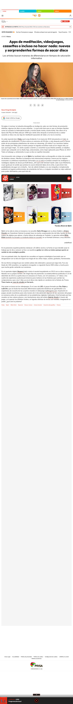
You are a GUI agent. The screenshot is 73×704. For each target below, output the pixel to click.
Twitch (43, 634)
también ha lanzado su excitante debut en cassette (34, 236)
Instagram (25, 634)
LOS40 (4, 11)
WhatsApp (38, 105)
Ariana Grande (38, 305)
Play (36, 700)
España (4, 22)
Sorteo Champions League (24, 32)
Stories (47, 634)
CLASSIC (22, 11)
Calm (64, 139)
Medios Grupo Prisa (36, 669)
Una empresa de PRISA (36, 664)
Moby (3, 305)
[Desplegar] (36, 694)
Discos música (28, 305)
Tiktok (29, 634)
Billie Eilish (14, 305)
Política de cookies (38, 656)
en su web (40, 160)
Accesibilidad (15, 656)
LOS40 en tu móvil (64, 656)
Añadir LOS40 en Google (13, 118)
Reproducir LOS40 (69, 178)
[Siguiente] (70, 32)
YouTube (33, 634)
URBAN (57, 11)
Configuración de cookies (51, 656)
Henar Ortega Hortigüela (8, 110)
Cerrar (70, 26)
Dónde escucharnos (36, 658)
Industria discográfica (49, 305)
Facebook (30, 105)
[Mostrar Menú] (2, 15)
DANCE (39, 11)
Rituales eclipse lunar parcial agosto (45, 32)
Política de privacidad (26, 656)
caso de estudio (18, 282)
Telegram (42, 105)
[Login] (70, 15)
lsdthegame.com (51, 291)
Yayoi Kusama (62, 32)
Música (9, 36)
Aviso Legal (7, 656)
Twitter (34, 105)
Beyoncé (20, 305)
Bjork (7, 305)
